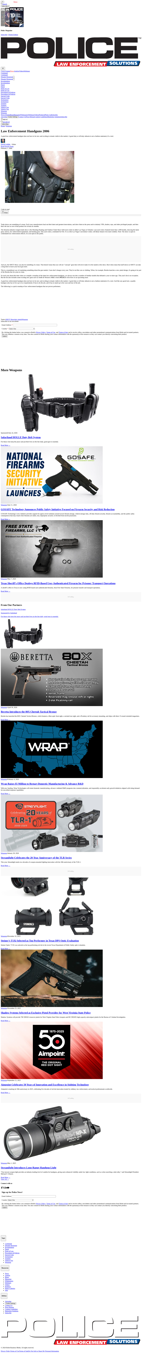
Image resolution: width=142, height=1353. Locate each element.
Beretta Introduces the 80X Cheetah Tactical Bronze (29, 711)
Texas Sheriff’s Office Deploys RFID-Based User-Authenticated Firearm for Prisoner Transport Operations (58, 583)
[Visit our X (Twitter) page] (4, 1188)
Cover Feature (9, 2)
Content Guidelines (41, 117)
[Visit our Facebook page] (2, 1188)
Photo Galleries (50, 115)
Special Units (5, 96)
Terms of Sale (23, 1351)
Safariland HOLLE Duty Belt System (21, 437)
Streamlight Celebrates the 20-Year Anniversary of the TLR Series (36, 857)
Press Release (30, 117)
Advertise (4, 117)
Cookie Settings (13, 117)
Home (3, 126)
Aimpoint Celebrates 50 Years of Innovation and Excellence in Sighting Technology (45, 1084)
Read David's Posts (7, 146)
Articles (19, 2)
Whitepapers (24, 115)
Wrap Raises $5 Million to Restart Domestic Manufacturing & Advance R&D (42, 783)
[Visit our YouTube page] (8, 1188)
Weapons (4, 111)
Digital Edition (13, 35)
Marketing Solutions (54, 117)
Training (3, 103)
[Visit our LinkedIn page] (6, 1188)
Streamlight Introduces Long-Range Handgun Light (28, 1167)
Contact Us (22, 117)
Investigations (5, 81)
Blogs (12, 115)
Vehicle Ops (5, 107)
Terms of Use (14, 1351)
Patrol (3, 85)
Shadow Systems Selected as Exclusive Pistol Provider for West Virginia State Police (46, 1012)
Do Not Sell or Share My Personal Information (43, 1351)
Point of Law (5, 89)
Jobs (56, 115)
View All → (5, 1179)
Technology (5, 100)
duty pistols (18, 319)
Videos (24, 2)
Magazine (17, 115)
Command (4, 73)
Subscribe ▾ (5, 6)
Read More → (5, 445)
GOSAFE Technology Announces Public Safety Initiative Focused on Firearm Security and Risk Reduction (58, 509)
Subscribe (4, 35)
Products (42, 115)
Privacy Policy (5, 1351)
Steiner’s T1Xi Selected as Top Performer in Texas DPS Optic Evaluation (40, 940)
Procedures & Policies (8, 92)
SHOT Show (10, 319)
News (15, 2)
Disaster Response (7, 77)
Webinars (30, 2)
